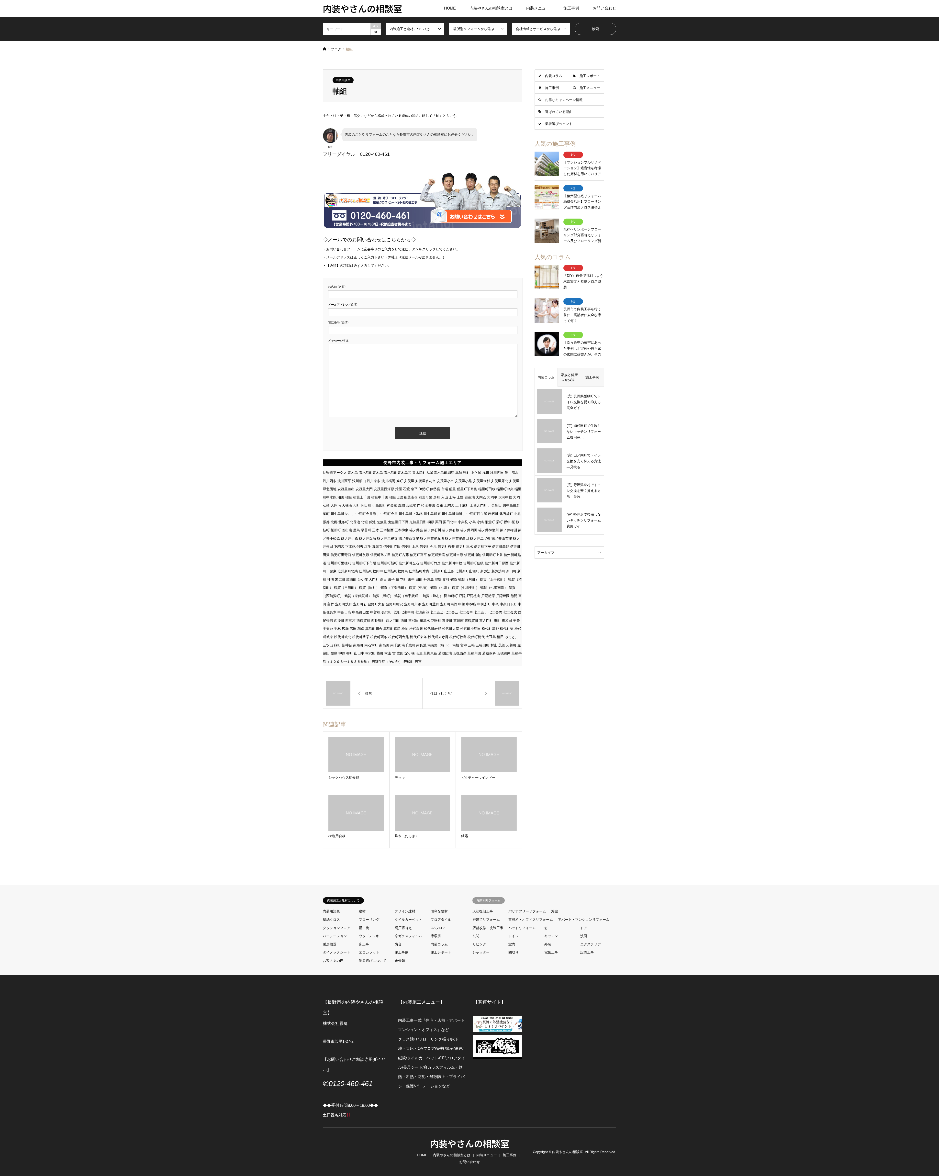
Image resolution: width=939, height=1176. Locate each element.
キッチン (551, 936)
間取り (513, 952)
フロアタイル (441, 919)
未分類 (400, 961)
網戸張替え (403, 928)
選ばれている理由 (558, 112)
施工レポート (590, 76)
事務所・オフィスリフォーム (530, 919)
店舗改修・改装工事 (487, 928)
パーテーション (335, 936)
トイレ (513, 936)
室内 (511, 944)
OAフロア (438, 928)
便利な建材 (439, 911)
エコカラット (369, 952)
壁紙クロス (331, 919)
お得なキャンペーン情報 (564, 100)
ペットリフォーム (522, 928)
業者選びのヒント (558, 124)
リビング (479, 944)
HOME (450, 8)
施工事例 (571, 8)
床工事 (364, 944)
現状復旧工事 (482, 911)
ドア (583, 928)
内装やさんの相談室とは (491, 8)
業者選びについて (372, 961)
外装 (547, 944)
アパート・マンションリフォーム (583, 919)
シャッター (481, 952)
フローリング (369, 919)
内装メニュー (538, 8)
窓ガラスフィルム (408, 936)
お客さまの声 (333, 961)
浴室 (554, 911)
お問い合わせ (604, 8)
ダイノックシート (336, 952)
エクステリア (590, 944)
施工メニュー (590, 88)
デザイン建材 (405, 911)
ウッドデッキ (369, 936)
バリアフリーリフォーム (527, 911)
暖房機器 (329, 944)
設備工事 (587, 952)
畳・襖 (364, 928)
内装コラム (553, 76)
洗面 (583, 936)
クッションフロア (336, 928)
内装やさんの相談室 (469, 1143)
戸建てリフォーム (486, 919)
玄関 (475, 936)
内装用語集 (343, 80)
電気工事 (551, 952)
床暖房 (436, 936)
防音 (398, 944)
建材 (362, 911)
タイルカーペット (408, 919)
